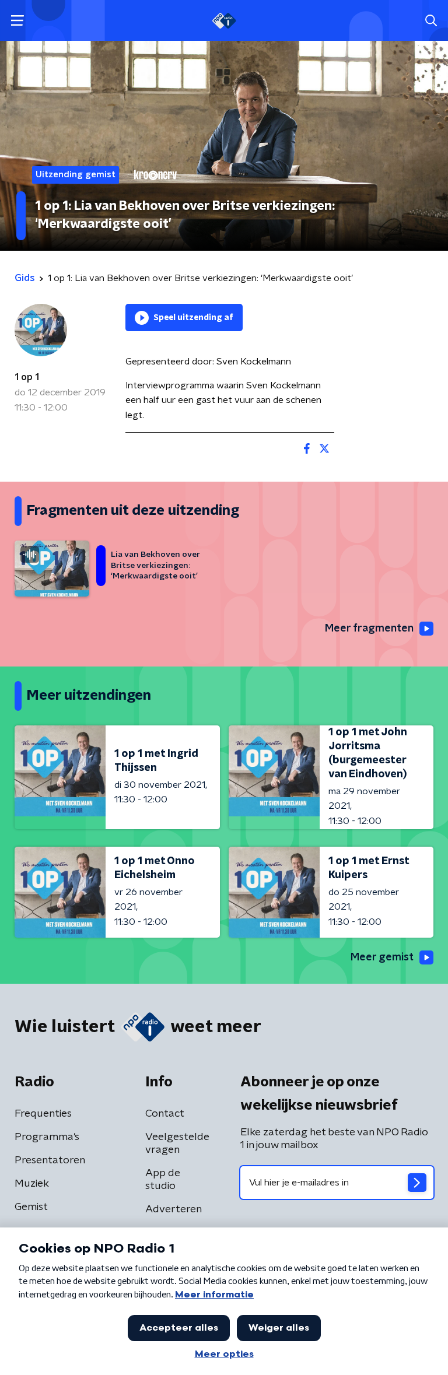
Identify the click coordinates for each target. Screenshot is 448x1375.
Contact (164, 1114)
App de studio (162, 1179)
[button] (17, 20)
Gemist (31, 1207)
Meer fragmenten (369, 628)
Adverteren (173, 1209)
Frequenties (43, 1114)
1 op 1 (27, 377)
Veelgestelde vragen (177, 1143)
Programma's (47, 1137)
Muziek (32, 1183)
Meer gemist (382, 957)
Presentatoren (50, 1160)
